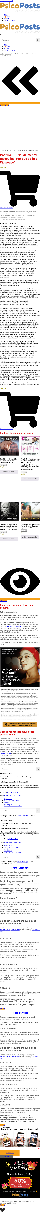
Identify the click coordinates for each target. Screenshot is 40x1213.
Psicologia (8, 54)
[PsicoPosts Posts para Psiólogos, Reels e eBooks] (20, 11)
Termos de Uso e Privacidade (13, 806)
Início (1, 54)
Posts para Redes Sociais (11, 800)
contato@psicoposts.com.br (12, 795)
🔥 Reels (7, 17)
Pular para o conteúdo (6, 1)
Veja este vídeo (5, 753)
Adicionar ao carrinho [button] (9, 472)
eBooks (6, 18)
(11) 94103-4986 (12, 792)
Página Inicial (8, 799)
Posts (5, 15)
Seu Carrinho (8, 804)
